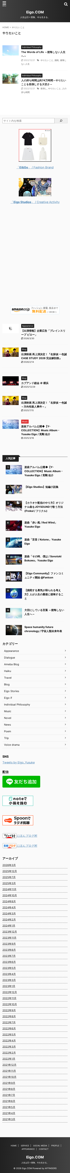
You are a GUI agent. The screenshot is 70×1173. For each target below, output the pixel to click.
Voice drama (12, 744)
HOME (14, 1145)
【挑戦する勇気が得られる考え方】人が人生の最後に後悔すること (43, 594)
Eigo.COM (35, 12)
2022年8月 (9, 1016)
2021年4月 (8, 1113)
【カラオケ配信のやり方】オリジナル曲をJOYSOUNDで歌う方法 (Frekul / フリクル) (43, 507)
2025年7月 (9, 877)
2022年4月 (9, 1040)
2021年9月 (8, 1083)
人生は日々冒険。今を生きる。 (35, 1162)
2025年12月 (9, 871)
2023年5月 (9, 968)
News (7, 724)
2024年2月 (9, 919)
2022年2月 (9, 1052)
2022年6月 (9, 1028)
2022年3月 (9, 1046)
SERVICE (25, 1145)
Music (7, 711)
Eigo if (8, 697)
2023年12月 (9, 931)
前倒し (44, 88)
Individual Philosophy (17, 704)
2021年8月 (8, 1089)
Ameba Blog (11, 664)
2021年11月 (9, 1070)
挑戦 (57, 60)
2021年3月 (8, 1119)
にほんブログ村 (27, 835)
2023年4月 (9, 974)
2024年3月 (9, 913)
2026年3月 (9, 865)
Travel (8, 677)
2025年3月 (9, 883)
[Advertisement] (35, 258)
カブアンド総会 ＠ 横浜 (35, 383)
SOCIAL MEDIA (40, 1145)
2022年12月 (9, 992)
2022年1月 (8, 1058)
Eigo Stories (11, 691)
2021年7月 (8, 1095)
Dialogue (9, 657)
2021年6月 (8, 1101)
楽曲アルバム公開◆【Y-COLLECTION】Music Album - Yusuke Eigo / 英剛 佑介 (40, 430)
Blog (7, 684)
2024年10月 (9, 895)
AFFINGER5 (51, 1168)
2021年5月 (8, 1107)
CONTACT (44, 1149)
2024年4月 (9, 907)
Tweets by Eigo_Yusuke (18, 762)
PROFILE (55, 1145)
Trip (6, 738)
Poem (7, 731)
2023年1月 (8, 986)
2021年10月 (9, 1076)
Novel (7, 718)
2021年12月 (9, 1064)
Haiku (7, 671)
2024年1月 (8, 925)
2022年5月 (9, 1034)
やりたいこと (47, 60)
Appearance (11, 650)
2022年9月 (9, 1010)
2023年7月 (9, 955)
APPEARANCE (28, 1149)
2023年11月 (9, 937)
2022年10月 (9, 1004)
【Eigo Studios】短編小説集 (41, 486)
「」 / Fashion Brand (35, 167)
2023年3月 (9, 980)
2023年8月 (9, 949)
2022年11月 (9, 998)
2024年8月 (9, 901)
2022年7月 (9, 1022)
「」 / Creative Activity (35, 202)
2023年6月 (9, 962)
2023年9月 (9, 943)
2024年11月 (9, 889)
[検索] (61, 120)
